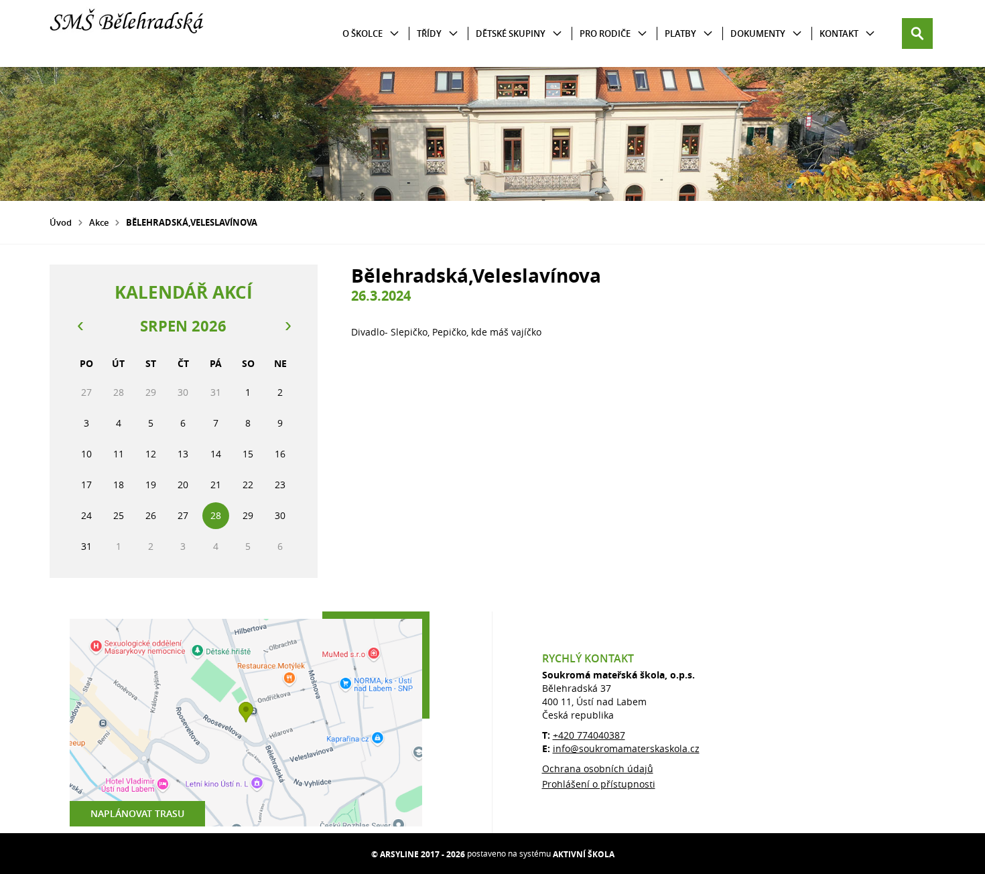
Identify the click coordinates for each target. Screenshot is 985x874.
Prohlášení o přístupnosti (598, 784)
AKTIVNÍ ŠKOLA (583, 854)
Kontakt (838, 33)
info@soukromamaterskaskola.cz (626, 748)
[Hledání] (917, 33)
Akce (99, 222)
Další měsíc (287, 326)
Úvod (61, 222)
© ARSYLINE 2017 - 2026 (418, 854)
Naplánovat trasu (137, 813)
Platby (680, 33)
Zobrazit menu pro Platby (708, 34)
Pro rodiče (605, 33)
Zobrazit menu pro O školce (394, 34)
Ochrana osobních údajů (597, 768)
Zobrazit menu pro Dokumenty (797, 34)
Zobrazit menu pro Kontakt (870, 34)
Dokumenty (757, 33)
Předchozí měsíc (80, 326)
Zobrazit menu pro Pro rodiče (642, 34)
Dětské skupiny (510, 33)
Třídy (429, 33)
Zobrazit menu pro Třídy (453, 34)
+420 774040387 (589, 735)
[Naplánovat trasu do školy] (246, 722)
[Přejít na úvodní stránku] (130, 33)
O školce (362, 33)
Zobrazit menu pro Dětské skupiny (557, 34)
